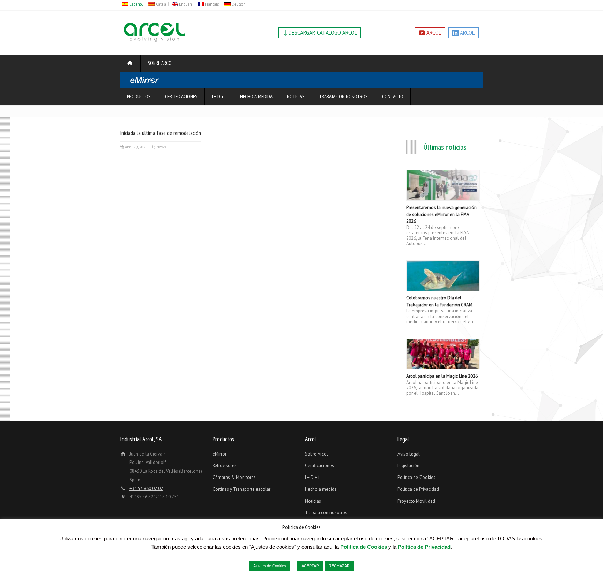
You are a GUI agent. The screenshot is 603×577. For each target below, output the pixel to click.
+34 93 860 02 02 (146, 488)
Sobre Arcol (161, 63)
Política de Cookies (363, 547)
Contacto (392, 96)
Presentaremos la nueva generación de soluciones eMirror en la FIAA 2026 (441, 214)
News (161, 147)
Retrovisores (225, 465)
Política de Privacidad (418, 489)
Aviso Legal (408, 454)
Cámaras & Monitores (234, 477)
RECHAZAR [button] (339, 566)
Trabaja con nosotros (343, 96)
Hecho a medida (256, 96)
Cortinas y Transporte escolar (241, 489)
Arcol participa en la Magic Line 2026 (442, 376)
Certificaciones (181, 96)
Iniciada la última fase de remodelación (160, 133)
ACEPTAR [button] (310, 566)
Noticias (296, 96)
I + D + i (219, 96)
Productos (139, 96)
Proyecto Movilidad (416, 501)
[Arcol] (154, 42)
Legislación (408, 465)
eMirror (219, 454)
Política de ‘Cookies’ (417, 477)
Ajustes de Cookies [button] (269, 566)
